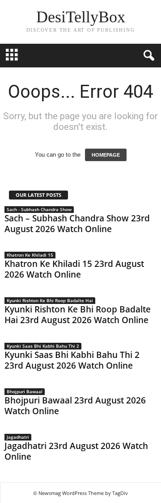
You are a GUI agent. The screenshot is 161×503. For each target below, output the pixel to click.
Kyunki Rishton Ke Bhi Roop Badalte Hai (50, 300)
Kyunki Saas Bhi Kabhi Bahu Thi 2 (43, 346)
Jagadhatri (18, 437)
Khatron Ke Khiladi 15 (30, 255)
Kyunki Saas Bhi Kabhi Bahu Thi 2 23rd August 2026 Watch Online (72, 360)
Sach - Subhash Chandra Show (39, 209)
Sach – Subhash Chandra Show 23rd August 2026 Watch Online (77, 223)
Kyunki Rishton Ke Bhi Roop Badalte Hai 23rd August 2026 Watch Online (77, 314)
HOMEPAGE (106, 155)
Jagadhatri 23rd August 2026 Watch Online (76, 451)
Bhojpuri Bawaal (24, 391)
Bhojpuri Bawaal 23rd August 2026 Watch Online (75, 406)
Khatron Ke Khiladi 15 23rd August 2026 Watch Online (74, 269)
